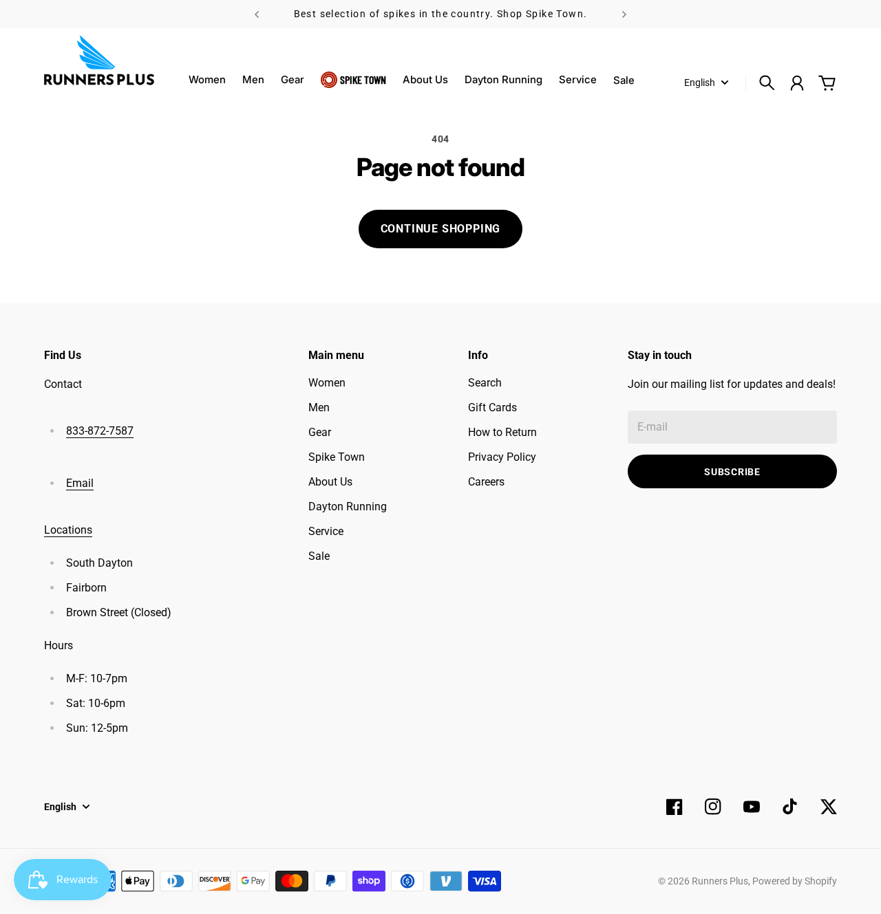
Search (485, 382)
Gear (292, 79)
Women (207, 79)
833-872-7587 (100, 430)
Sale (319, 556)
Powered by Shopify (794, 880)
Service (578, 79)
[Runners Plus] (99, 60)
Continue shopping (441, 228)
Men (253, 79)
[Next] (624, 14)
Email (80, 483)
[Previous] (257, 14)
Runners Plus (720, 880)
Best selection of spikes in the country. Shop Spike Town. (441, 13)
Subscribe (732, 471)
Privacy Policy (502, 457)
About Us (425, 79)
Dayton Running (503, 79)
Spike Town (363, 79)
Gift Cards (492, 407)
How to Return (502, 432)
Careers (486, 481)
